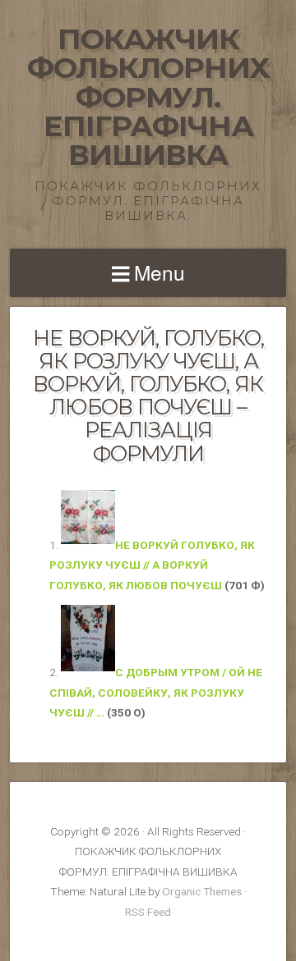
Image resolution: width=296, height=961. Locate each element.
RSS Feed (148, 911)
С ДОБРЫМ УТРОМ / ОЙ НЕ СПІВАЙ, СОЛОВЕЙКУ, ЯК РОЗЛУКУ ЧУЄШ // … (155, 692)
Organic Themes (202, 891)
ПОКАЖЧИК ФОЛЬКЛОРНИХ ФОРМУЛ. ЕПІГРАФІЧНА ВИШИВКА (148, 96)
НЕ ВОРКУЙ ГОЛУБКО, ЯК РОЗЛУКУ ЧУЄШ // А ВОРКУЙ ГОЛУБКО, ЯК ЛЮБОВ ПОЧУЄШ (152, 565)
